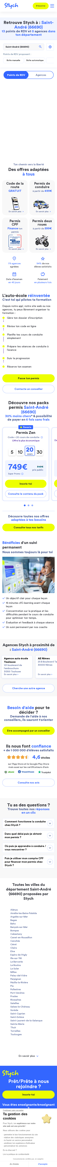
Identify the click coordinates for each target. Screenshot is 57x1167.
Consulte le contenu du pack (25, 494)
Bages (13, 920)
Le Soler (14, 969)
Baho (13, 924)
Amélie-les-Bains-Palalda (23, 913)
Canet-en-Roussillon (21, 937)
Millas (13, 972)
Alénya (14, 910)
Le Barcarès (16, 962)
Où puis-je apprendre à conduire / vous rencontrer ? (25, 848)
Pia (12, 986)
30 (39, 452)
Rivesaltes (15, 1000)
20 (29, 451)
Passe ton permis (28, 378)
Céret (13, 944)
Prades (14, 996)
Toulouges (16, 1034)
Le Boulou (15, 965)
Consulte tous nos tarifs (28, 527)
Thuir (13, 1027)
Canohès (15, 941)
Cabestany (16, 934)
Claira (13, 948)
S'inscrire (40, 6)
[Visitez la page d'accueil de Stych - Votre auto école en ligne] (10, 5)
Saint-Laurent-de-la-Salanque (26, 1020)
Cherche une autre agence (28, 688)
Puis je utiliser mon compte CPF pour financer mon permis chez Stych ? (24, 862)
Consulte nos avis (28, 782)
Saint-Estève (17, 1017)
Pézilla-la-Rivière (19, 982)
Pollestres (15, 989)
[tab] (28, 1056)
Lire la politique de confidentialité (16, 1154)
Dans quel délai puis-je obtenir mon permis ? (23, 836)
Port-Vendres (17, 993)
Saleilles (14, 1003)
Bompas (14, 930)
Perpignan (15, 979)
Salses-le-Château (20, 1007)
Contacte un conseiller (28, 389)
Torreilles (15, 1031)
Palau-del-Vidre (18, 975)
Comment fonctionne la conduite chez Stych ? (25, 823)
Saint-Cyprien (17, 1014)
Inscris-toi (26, 483)
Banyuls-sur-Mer (19, 927)
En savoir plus (11, 674)
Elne (12, 951)
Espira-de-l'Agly (18, 955)
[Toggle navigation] (52, 6)
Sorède (14, 1010)
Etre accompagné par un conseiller (28, 730)
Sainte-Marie (17, 1024)
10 (20, 452)
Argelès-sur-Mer (19, 917)
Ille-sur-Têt (16, 958)
